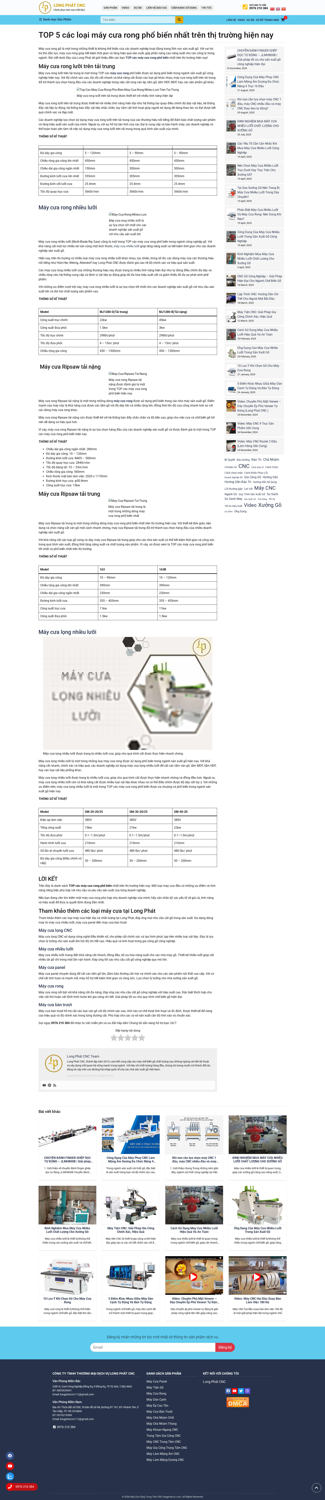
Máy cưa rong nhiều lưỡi (68, 207)
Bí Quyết (230, 459)
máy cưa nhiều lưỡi (126, 246)
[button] (70, 19)
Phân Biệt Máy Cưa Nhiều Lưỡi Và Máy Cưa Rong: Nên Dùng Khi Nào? (259, 214)
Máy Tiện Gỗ (155, 1387)
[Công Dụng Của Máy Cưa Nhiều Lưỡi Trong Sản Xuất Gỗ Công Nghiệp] (233, 238)
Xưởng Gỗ (270, 505)
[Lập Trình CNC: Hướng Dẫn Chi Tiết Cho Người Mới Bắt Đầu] (233, 300)
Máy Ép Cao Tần (157, 1405)
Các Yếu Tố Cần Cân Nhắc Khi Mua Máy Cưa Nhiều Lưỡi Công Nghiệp (258, 148)
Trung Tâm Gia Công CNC (164, 1435)
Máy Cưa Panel (157, 1381)
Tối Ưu (272, 499)
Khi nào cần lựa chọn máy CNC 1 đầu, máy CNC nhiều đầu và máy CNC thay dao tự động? (259, 104)
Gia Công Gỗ (252, 477)
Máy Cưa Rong (156, 1393)
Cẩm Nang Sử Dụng (184, 7)
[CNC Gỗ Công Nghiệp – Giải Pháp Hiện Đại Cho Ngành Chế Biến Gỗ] (233, 282)
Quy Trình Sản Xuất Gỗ (252, 494)
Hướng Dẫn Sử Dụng (265, 481)
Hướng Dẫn (270, 477)
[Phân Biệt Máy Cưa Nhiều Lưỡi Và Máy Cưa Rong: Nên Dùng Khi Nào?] (233, 216)
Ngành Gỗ (231, 494)
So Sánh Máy (233, 499)
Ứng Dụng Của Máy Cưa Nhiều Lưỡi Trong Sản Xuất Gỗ (257, 1230)
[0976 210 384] (10, 1487)
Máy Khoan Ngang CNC (162, 1429)
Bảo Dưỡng (243, 459)
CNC (244, 466)
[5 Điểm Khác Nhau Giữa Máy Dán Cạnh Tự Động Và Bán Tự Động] (233, 389)
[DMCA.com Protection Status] (238, 1402)
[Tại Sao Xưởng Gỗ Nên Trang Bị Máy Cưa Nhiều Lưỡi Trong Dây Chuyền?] (233, 194)
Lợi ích (248, 488)
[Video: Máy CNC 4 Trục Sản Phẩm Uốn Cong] (233, 429)
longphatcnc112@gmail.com (77, 1394)
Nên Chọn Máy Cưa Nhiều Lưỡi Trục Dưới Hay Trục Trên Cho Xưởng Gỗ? (257, 170)
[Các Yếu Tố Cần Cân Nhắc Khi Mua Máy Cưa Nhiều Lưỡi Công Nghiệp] (233, 149)
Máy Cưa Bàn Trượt (159, 1411)
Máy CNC (265, 488)
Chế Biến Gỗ (231, 467)
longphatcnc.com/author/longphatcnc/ (90, 1075)
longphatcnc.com (172, 1496)
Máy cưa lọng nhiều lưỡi (67, 632)
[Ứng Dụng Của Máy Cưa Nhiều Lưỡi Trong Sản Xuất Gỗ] (233, 354)
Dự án (138, 7)
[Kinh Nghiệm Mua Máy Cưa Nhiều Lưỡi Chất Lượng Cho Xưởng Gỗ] (233, 260)
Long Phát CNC (214, 1382)
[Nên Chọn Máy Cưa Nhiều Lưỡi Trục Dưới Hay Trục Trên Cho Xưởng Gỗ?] (233, 171)
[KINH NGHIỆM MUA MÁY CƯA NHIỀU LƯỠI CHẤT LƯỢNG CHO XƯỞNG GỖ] (233, 127)
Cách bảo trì (257, 467)
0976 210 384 (258, 8)
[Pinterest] (49, 1085)
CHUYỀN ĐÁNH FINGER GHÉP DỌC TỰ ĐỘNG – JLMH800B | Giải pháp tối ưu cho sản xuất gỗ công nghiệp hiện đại (67, 1160)
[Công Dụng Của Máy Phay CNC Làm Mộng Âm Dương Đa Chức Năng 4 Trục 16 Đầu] (233, 83)
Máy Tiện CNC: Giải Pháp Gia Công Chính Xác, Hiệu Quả (130, 1230)
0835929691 (64, 1390)
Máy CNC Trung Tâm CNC (164, 1442)
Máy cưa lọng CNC (55, 930)
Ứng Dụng (240, 511)
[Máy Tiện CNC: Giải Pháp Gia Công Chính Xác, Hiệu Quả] (233, 318)
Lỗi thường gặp (233, 488)
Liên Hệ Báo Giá (156, 7)
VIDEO (125, 7)
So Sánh (272, 494)
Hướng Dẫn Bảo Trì (238, 482)
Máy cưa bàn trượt (55, 1004)
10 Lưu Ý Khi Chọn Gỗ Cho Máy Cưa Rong (67, 1300)
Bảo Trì (256, 459)
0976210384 (64, 1415)
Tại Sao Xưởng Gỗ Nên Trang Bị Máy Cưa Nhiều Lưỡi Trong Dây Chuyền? (258, 192)
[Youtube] (44, 1085)
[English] (278, 8)
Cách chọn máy (234, 472)
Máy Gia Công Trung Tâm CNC (167, 1448)
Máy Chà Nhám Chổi (160, 1417)
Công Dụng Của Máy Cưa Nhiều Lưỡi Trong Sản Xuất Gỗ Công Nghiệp (258, 236)
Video (250, 505)
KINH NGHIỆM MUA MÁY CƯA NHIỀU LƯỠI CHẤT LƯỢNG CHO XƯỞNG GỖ (258, 126)
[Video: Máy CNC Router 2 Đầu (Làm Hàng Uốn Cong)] (233, 447)
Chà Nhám (271, 459)
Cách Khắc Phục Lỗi (256, 472)
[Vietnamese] (284, 8)
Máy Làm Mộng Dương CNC (165, 1460)
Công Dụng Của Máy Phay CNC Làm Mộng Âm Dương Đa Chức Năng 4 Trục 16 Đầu (258, 81)
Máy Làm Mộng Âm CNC (163, 1454)
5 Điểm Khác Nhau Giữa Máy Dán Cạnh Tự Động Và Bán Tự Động (130, 1300)
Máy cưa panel (52, 967)
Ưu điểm (229, 511)
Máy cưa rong (51, 986)
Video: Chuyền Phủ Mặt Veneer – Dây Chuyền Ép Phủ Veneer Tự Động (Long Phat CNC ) (259, 406)
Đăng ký (225, 1347)
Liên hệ (231, 20)
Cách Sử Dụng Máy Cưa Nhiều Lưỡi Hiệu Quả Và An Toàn (194, 1230)
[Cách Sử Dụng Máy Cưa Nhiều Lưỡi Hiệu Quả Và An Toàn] (233, 336)
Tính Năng (262, 499)
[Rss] (54, 1085)
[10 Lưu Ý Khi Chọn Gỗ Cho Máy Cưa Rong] (233, 372)
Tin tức (206, 7)
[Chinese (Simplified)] (272, 8)
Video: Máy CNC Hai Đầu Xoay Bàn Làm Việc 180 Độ (257, 1300)
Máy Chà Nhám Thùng (162, 1423)
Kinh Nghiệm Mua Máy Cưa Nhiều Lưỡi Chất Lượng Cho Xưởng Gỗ (255, 258)
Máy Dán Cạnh (156, 1399)
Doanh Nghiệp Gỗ (234, 477)
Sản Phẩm (110, 7)
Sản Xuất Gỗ (250, 499)
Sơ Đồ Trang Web (267, 20)
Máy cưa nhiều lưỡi (56, 948)
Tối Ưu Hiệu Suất (233, 506)
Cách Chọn (271, 467)
